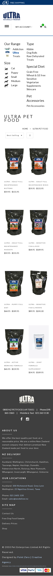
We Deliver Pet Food (19, 566)
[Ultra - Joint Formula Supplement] (39, 341)
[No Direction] (30, 135)
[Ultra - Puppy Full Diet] (14, 283)
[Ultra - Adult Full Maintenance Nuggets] (14, 222)
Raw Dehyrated (35, 56)
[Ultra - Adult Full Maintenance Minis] (39, 161)
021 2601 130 (17, 495)
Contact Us (8, 513)
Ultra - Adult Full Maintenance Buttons (13, 185)
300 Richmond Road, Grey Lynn (28, 486)
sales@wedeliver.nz (18, 499)
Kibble (30, 49)
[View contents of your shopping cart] (41, 26)
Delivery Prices (9, 523)
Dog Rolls (32, 52)
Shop (4, 528)
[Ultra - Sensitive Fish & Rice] (39, 222)
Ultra (15, 52)
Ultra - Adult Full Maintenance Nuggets (13, 246)
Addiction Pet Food (36, 566)
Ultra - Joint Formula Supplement (35, 365)
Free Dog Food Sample (13, 518)
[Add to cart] (10, 198)
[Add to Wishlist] (5, 198)
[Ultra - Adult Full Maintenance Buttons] (14, 161)
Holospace (10, 566)
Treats (15, 56)
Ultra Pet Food (25, 566)
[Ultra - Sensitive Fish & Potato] (39, 283)
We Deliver (14, 566)
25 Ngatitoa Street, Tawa (27, 489)
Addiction (17, 49)
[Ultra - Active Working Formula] (14, 341)
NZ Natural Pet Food (43, 566)
